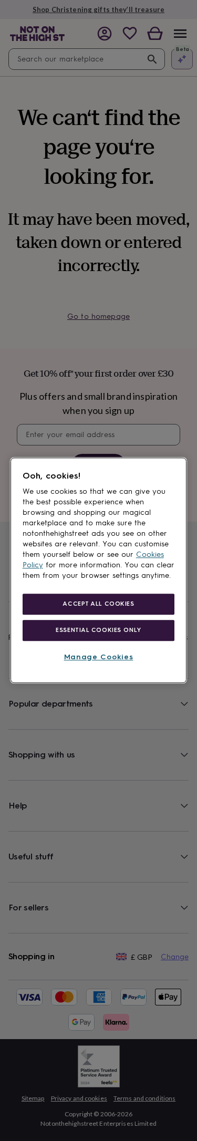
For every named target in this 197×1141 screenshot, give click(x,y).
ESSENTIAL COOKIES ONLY (98, 630)
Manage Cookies (98, 656)
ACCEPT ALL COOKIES (98, 603)
